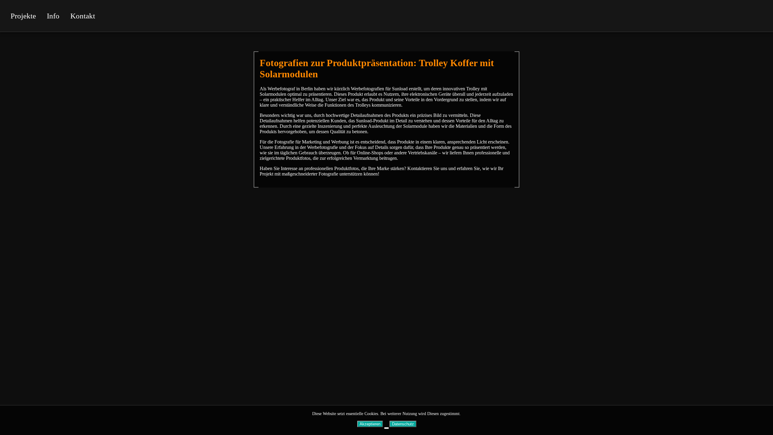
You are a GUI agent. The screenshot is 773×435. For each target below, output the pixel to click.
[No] (386, 428)
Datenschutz (403, 424)
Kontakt (82, 16)
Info (53, 16)
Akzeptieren (370, 424)
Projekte (23, 16)
